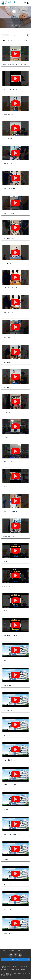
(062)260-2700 (8, 970)
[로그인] (25, 3)
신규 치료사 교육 (7, 462)
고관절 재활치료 (6, 387)
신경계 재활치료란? (7, 362)
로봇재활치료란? (7, 934)
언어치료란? (5, 810)
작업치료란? (5, 859)
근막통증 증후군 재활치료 (9, 89)
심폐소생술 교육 (6, 437)
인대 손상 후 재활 (7, 139)
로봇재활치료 (6, 586)
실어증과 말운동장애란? (9, 785)
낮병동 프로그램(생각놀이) (9, 511)
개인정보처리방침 (16, 950)
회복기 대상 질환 (7, 164)
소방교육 (4, 487)
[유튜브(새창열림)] (19, 25)
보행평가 (4, 660)
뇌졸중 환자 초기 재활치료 (9, 288)
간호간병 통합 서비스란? (9, 760)
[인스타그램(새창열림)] (16, 25)
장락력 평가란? (6, 685)
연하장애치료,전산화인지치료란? (11, 834)
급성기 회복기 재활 (7, 313)
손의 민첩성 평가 (7, 710)
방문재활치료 (6, 412)
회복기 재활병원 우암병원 (9, 636)
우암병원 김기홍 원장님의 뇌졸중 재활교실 (14, 64)
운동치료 (4, 611)
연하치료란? (5, 561)
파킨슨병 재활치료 (7, 114)
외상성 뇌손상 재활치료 (9, 188)
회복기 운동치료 (6, 884)
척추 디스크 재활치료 (8, 213)
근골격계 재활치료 (7, 337)
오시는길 (24, 950)
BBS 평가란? (6, 735)
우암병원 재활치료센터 (8, 536)
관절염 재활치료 (6, 263)
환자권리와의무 (7, 950)
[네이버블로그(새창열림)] (12, 25)
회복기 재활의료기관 (8, 238)
